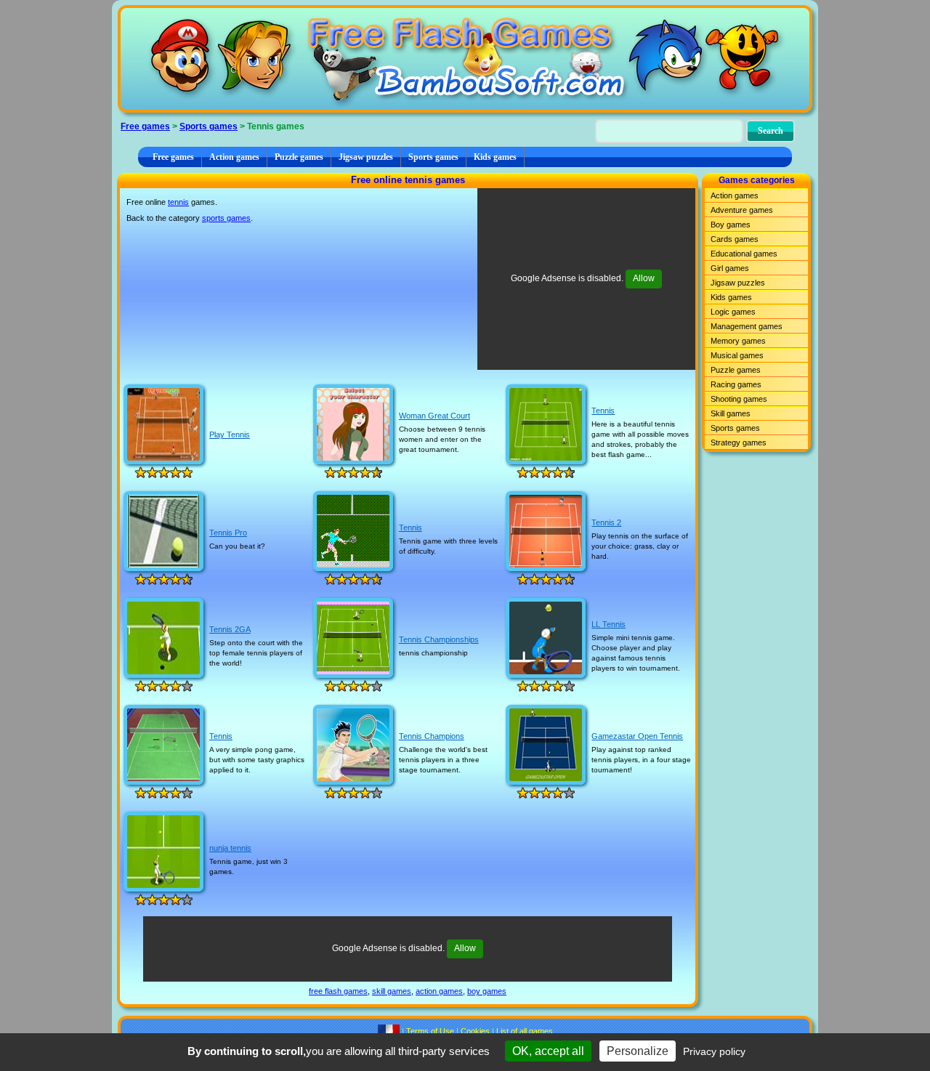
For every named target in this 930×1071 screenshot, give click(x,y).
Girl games (730, 268)
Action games (234, 157)
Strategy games (739, 442)
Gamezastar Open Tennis (637, 736)
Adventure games (742, 210)
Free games (145, 126)
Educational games (744, 253)
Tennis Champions (431, 736)
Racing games (736, 384)
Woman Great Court (434, 415)
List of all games (524, 1031)
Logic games (733, 311)
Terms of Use (430, 1031)
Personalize (637, 1051)
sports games (226, 218)
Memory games (738, 340)
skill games (391, 991)
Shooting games (739, 399)
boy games (486, 991)
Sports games (208, 126)
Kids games (495, 157)
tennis (178, 202)
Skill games (731, 413)
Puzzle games (299, 157)
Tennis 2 (606, 522)
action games (439, 991)
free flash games (338, 991)
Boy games (731, 224)
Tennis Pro (228, 532)
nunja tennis (230, 848)
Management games (747, 326)
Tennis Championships (439, 639)
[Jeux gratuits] (389, 1031)
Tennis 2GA (230, 629)
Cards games (735, 239)
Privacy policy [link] (714, 1051)
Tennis (603, 410)
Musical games (737, 355)
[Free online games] (465, 59)
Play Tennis (229, 434)
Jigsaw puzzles (366, 157)
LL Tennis (608, 624)
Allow (644, 278)
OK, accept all (548, 1051)
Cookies (475, 1031)
